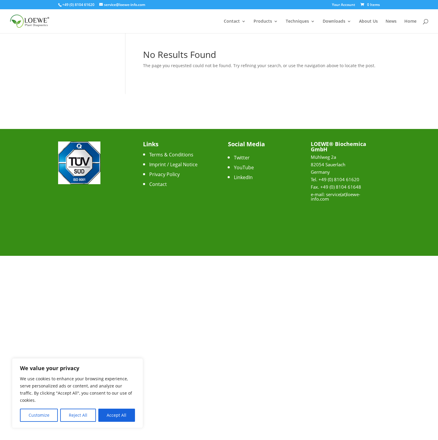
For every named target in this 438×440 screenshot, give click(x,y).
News (391, 21)
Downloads (334, 21)
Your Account (343, 5)
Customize (39, 415)
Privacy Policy (164, 174)
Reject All (78, 415)
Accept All (116, 415)
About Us (368, 21)
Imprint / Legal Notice (173, 164)
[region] (77, 393)
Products (263, 21)
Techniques (297, 21)
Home (410, 21)
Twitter (242, 157)
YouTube (244, 167)
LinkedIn (243, 177)
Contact (232, 21)
